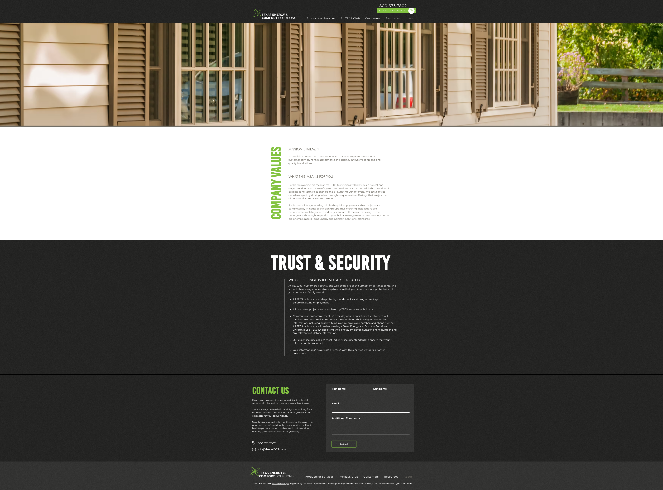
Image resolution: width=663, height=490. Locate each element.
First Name (339, 389)
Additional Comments (346, 418)
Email (335, 403)
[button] (321, 18)
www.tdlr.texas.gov (280, 483)
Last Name (380, 389)
